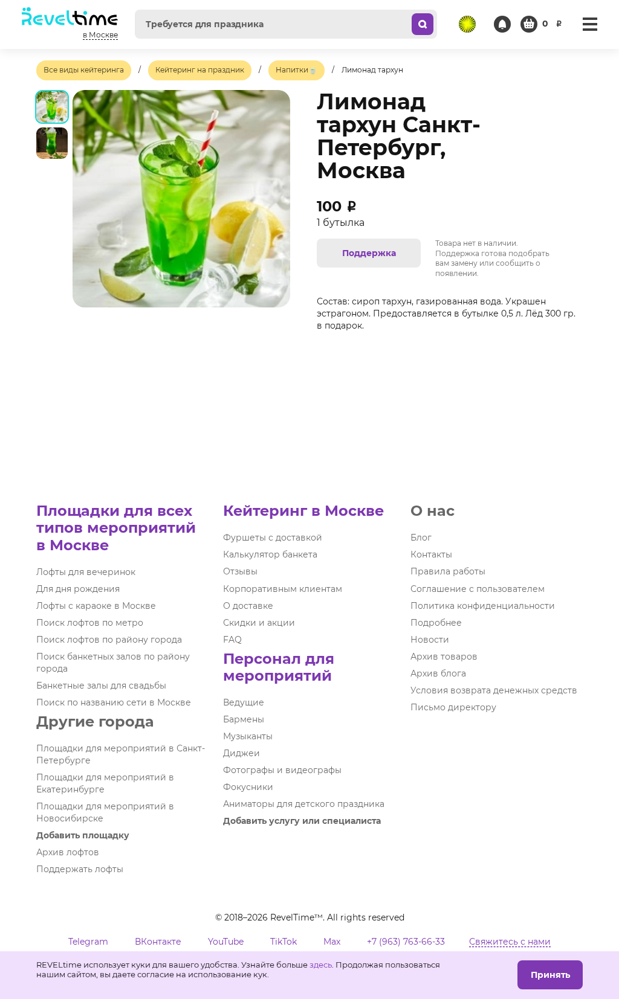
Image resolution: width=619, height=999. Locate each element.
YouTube (226, 941)
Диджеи (241, 753)
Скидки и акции (259, 622)
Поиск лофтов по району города (109, 639)
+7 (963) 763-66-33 (406, 941)
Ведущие (243, 702)
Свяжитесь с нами (510, 941)
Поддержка (369, 253)
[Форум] (467, 24)
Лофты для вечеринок (85, 572)
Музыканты (248, 736)
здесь (321, 964)
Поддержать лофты (79, 869)
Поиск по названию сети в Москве (113, 702)
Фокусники (248, 787)
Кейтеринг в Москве (303, 510)
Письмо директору (453, 707)
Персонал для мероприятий (278, 667)
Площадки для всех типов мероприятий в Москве (116, 527)
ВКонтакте (158, 941)
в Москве (100, 34)
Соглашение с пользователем (477, 588)
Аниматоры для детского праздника (303, 803)
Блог (421, 537)
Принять (550, 974)
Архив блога (438, 673)
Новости (429, 639)
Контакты (431, 554)
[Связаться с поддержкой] (502, 24)
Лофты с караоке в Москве (96, 605)
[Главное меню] (590, 24)
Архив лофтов (67, 852)
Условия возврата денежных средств (493, 690)
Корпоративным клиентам (282, 588)
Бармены (243, 719)
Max (331, 941)
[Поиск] (422, 24)
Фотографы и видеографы (282, 770)
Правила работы (447, 571)
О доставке (248, 605)
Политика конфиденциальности (482, 605)
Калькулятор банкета (270, 554)
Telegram (88, 941)
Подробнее (436, 622)
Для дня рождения (78, 588)
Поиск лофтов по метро (89, 622)
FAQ (232, 639)
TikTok (283, 941)
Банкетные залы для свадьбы (101, 685)
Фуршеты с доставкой (272, 537)
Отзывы (240, 571)
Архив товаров (444, 656)
